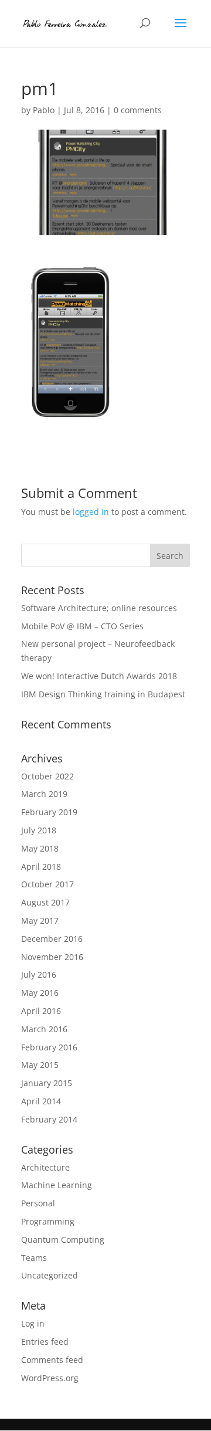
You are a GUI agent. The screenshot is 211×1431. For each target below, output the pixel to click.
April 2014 (41, 1101)
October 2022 (47, 776)
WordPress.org (50, 1377)
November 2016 (52, 956)
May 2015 (40, 1064)
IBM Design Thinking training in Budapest (103, 694)
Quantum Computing (62, 1239)
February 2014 (49, 1119)
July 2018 (38, 830)
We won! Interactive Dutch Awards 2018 (99, 675)
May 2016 (40, 992)
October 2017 (47, 884)
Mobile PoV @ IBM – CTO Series (82, 626)
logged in (91, 511)
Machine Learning (56, 1185)
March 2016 (44, 1029)
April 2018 (41, 866)
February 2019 (49, 812)
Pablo (44, 110)
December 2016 (52, 938)
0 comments (138, 110)
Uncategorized (49, 1275)
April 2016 (41, 1010)
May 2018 (40, 848)
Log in (33, 1323)
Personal (38, 1203)
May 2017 (40, 920)
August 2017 (45, 902)
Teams (34, 1257)
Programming (47, 1221)
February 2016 (49, 1047)
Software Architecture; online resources (99, 607)
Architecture (45, 1167)
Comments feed (52, 1359)
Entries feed (45, 1341)
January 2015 (46, 1082)
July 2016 (38, 974)
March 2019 (44, 793)
